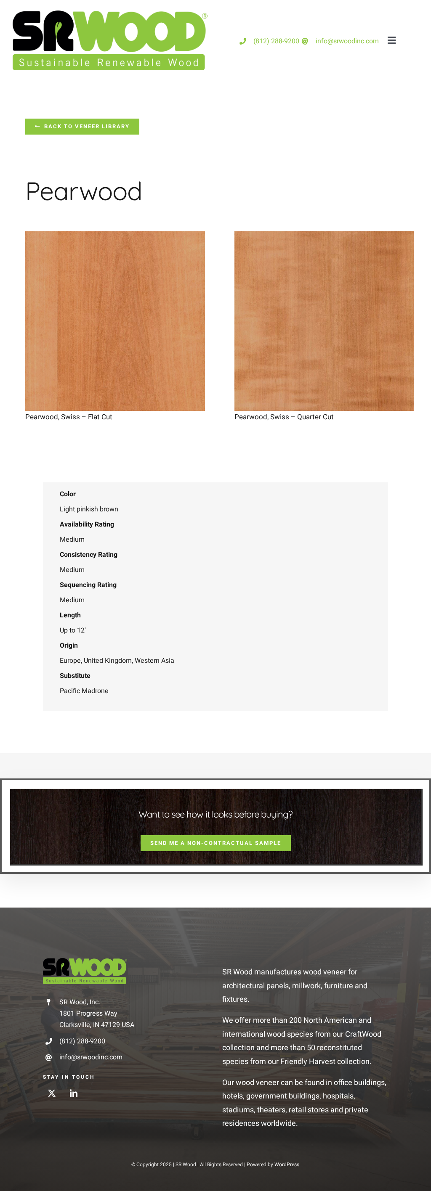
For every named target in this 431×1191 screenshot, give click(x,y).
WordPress (286, 1164)
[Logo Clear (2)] (85, 961)
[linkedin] (73, 1093)
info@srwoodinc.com (347, 41)
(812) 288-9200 (276, 41)
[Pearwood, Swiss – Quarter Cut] (324, 237)
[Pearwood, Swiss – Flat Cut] (115, 237)
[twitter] (52, 1093)
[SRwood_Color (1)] (110, 14)
